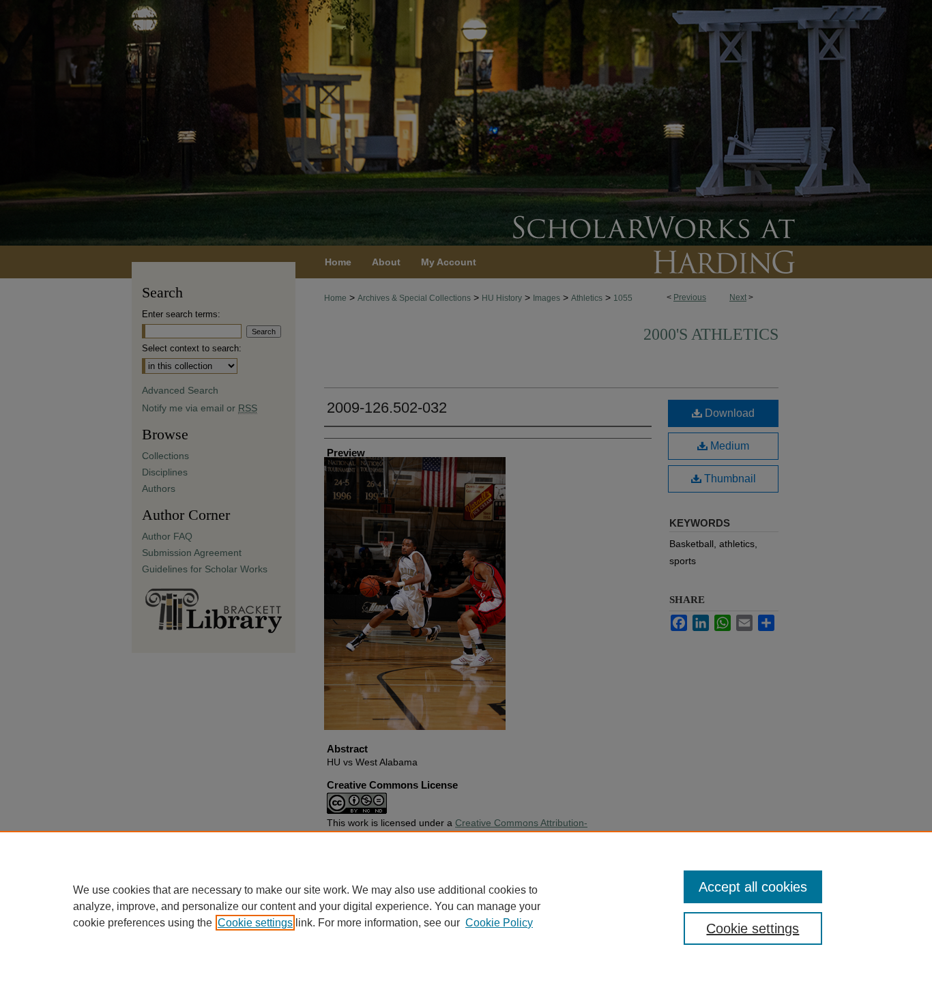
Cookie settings (255, 922)
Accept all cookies (753, 886)
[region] (466, 906)
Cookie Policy (499, 922)
